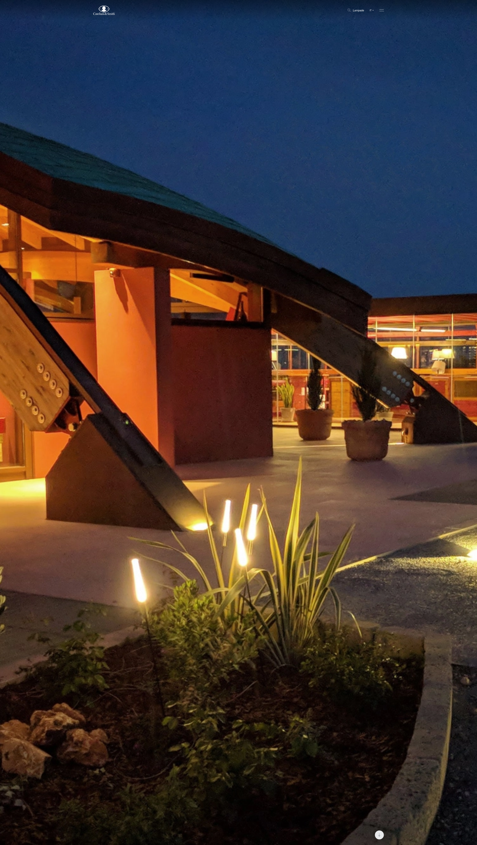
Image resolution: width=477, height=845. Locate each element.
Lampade (358, 10)
